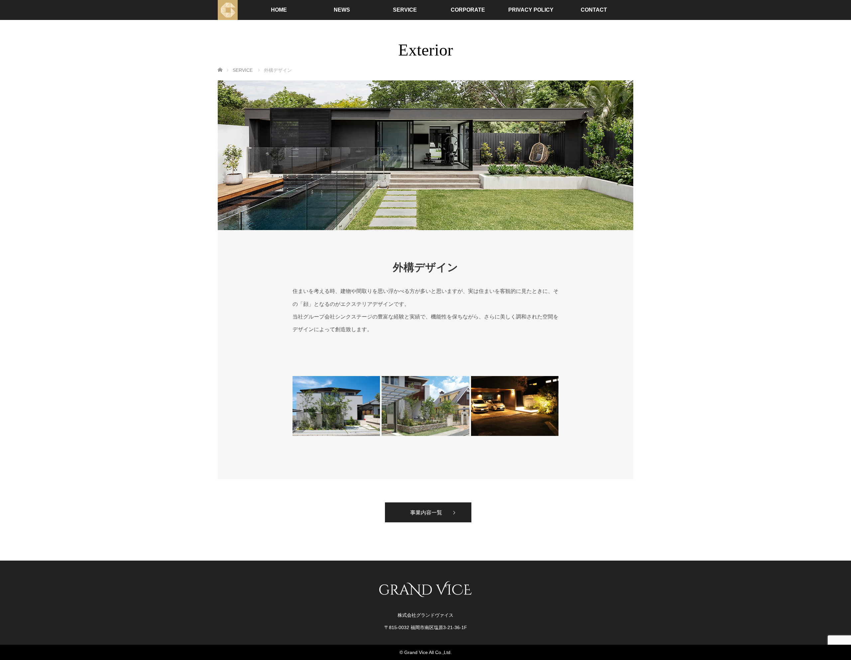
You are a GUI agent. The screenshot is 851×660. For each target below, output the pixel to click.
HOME (279, 10)
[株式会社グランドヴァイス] (228, 10)
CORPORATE (468, 10)
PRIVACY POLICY (530, 10)
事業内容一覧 (426, 512)
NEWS (342, 10)
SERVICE (405, 10)
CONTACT (594, 10)
